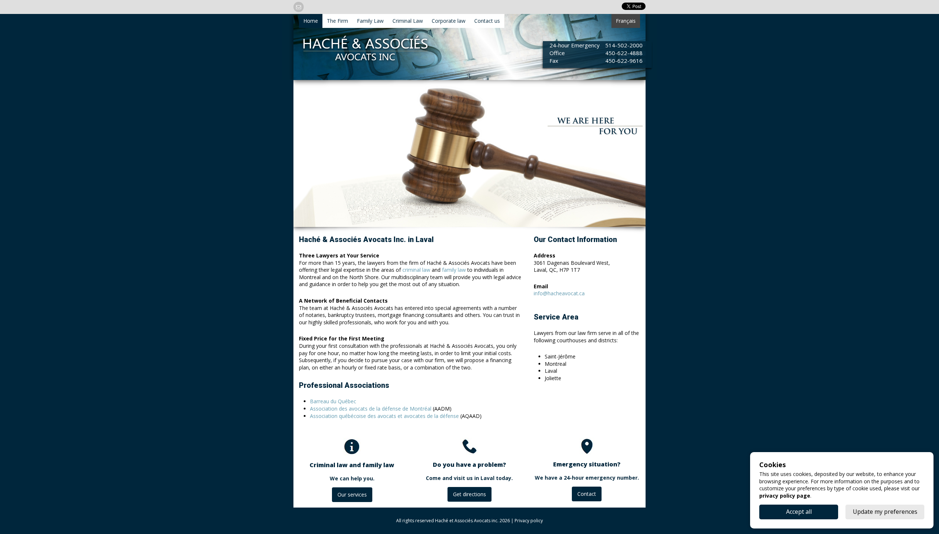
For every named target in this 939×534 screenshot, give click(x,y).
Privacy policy (529, 520)
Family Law (370, 20)
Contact (586, 493)
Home (310, 20)
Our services (352, 494)
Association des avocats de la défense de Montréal (370, 408)
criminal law (416, 269)
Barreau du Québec (333, 401)
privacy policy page (784, 495)
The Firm (337, 20)
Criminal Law (407, 20)
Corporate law (448, 20)
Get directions (469, 494)
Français (626, 20)
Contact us (487, 20)
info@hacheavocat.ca (559, 293)
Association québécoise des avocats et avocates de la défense (384, 415)
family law (454, 269)
